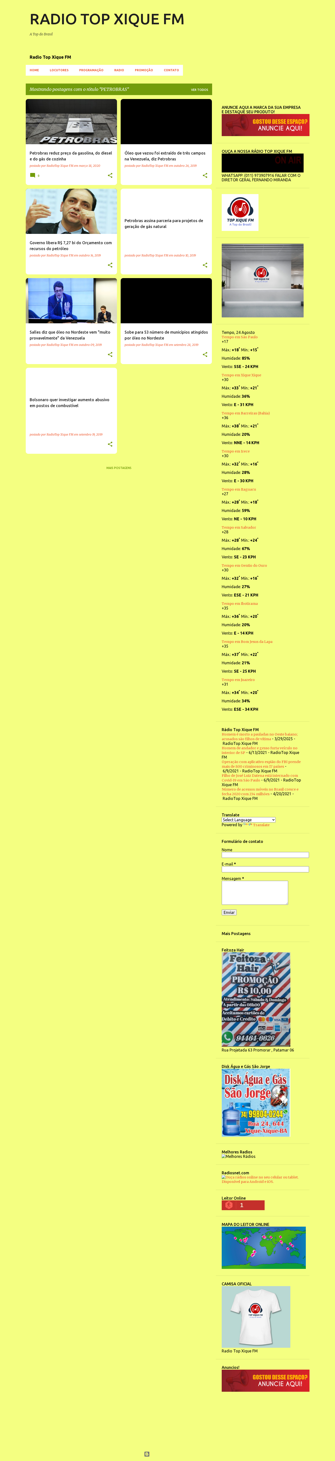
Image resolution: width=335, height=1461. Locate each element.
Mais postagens (118, 467)
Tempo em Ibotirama (240, 603)
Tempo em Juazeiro (238, 680)
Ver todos (199, 89)
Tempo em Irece (236, 451)
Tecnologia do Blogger (170, 1454)
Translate (261, 825)
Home (34, 70)
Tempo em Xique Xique (241, 375)
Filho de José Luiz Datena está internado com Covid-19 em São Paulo (260, 777)
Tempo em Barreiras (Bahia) (246, 413)
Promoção (144, 70)
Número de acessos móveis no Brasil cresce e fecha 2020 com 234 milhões (260, 791)
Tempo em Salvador (239, 527)
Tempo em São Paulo (240, 337)
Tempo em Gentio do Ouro (244, 565)
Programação (91, 70)
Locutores (59, 70)
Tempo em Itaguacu (239, 489)
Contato (171, 70)
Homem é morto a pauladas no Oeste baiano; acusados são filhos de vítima (259, 736)
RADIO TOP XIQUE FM (107, 18)
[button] (110, 175)
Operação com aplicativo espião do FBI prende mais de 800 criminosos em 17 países (261, 764)
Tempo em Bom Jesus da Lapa (247, 641)
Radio (119, 70)
